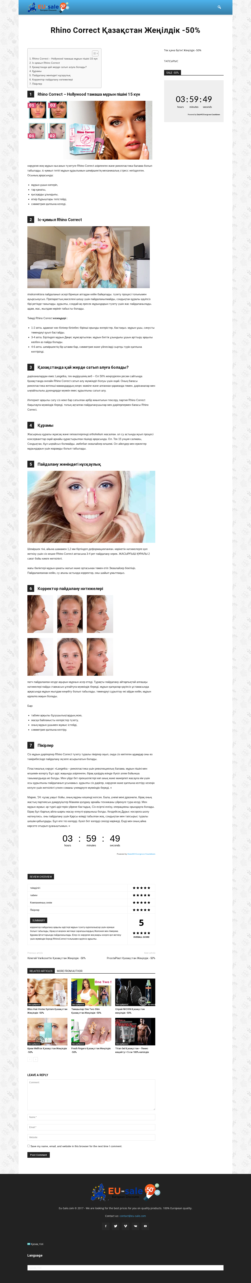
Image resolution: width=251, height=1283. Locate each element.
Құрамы (37, 71)
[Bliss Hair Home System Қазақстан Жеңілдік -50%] (47, 992)
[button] (219, 7)
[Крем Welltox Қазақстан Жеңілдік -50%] (47, 1031)
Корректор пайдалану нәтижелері (52, 79)
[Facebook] (105, 1226)
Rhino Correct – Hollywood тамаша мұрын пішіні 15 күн (65, 58)
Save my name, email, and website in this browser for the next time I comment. (76, 1146)
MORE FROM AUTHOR (70, 971)
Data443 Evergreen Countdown (141, 854)
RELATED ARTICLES (41, 971)
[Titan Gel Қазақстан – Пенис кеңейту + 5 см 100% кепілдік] (135, 1031)
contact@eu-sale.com (133, 1216)
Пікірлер (37, 83)
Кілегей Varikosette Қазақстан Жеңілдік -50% (56, 958)
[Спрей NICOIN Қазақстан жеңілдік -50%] (135, 992)
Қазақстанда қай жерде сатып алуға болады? (59, 67)
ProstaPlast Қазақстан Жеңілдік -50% (131, 958)
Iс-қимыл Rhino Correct (46, 63)
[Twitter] (115, 1226)
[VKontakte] (135, 1226)
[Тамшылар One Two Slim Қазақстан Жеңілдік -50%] (91, 992)
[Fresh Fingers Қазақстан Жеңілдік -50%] (91, 1031)
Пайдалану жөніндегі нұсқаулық (51, 75)
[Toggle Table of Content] (93, 53)
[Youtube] (145, 1226)
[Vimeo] (125, 1226)
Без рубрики (34, 1004)
